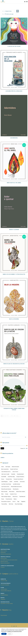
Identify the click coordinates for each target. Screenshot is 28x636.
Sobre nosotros (4, 550)
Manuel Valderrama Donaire (16, 486)
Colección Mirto (4, 589)
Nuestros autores (4, 561)
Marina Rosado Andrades (6, 489)
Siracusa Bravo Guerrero (6, 501)
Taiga (18, 501)
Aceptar (4, 633)
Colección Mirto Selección (6, 590)
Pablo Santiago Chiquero (6, 496)
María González (4, 491)
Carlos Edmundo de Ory (6, 471)
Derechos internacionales (6, 554)
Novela (6, 494)
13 (17, 415)
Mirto (2, 494)
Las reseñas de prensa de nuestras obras (9, 559)
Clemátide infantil (20, 474)
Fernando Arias (9, 479)
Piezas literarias (4, 615)
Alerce (2, 466)
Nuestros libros (4, 558)
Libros (2, 457)
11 (12, 415)
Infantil (11, 481)
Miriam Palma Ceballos (20, 491)
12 (14, 415)
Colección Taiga (4, 580)
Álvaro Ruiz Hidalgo (18, 504)
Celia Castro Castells (5, 474)
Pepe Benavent (22, 496)
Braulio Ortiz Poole (14, 469)
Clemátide (13, 474)
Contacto (3, 567)
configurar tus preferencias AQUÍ (14, 631)
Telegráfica (23, 501)
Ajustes (9, 633)
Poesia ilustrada (9, 499)
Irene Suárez (22, 481)
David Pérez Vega (11, 476)
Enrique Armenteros (20, 476)
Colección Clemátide (5, 584)
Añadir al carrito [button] (14, 38)
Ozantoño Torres (13, 494)
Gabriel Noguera (4, 481)
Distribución (3, 552)
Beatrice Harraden (15, 466)
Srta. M (14, 501)
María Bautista (15, 489)
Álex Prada (11, 504)
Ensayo (2, 479)
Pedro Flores (15, 496)
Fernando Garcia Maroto (18, 479)
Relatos (15, 499)
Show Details (14, 41)
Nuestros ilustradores (5, 563)
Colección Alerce (4, 595)
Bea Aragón (8, 466)
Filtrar (2, 448)
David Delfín (3, 476)
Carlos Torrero (15, 471)
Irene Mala (16, 481)
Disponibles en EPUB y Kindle (7, 603)
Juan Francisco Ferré (5, 486)
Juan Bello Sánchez (16, 484)
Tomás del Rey (4, 504)
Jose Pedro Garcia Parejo (6, 484)
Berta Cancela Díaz (5, 469)
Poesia (2, 499)
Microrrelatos (11, 491)
